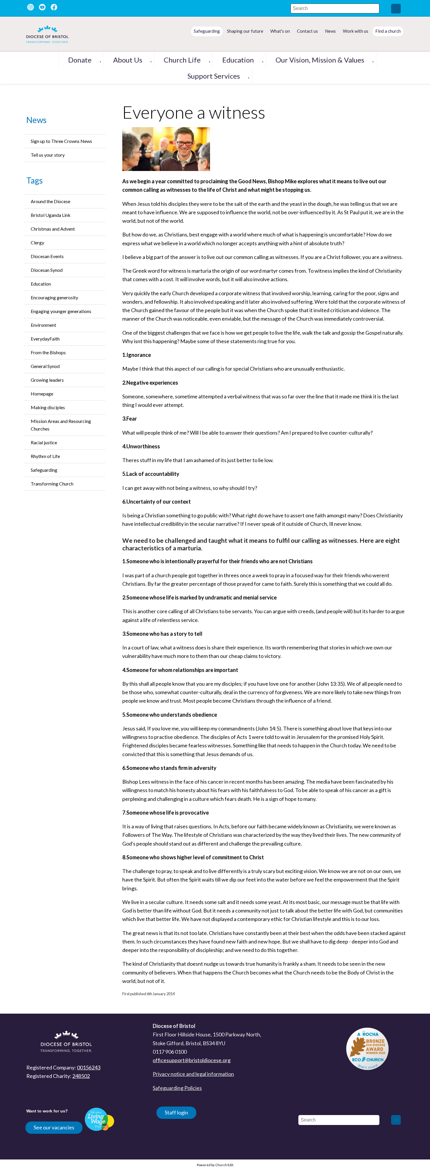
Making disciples (48, 407)
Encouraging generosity (54, 297)
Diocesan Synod (47, 270)
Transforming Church (52, 483)
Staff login (176, 1112)
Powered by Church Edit (215, 1165)
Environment (43, 325)
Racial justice (44, 442)
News (36, 120)
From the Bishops (48, 352)
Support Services (214, 76)
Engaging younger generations (61, 311)
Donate (80, 60)
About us (127, 60)
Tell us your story (48, 155)
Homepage (42, 393)
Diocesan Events (47, 256)
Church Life (182, 60)
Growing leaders (47, 380)
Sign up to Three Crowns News (61, 141)
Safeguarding (44, 470)
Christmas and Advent (53, 228)
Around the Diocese (50, 201)
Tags (34, 180)
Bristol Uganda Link (50, 215)
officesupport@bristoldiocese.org (192, 1060)
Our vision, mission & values (320, 60)
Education (238, 60)
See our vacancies (54, 1127)
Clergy (37, 242)
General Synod (45, 366)
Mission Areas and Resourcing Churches (61, 424)
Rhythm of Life (45, 456)
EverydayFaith (45, 338)
